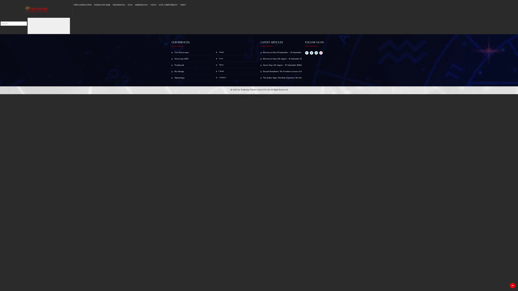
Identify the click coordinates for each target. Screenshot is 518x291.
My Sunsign (179, 71)
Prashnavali (119, 5)
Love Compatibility (168, 5)
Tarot (183, 5)
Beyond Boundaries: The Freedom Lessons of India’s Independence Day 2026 (294, 71)
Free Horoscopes (83, 5)
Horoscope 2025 (181, 59)
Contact (222, 77)
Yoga (130, 5)
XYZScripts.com (273, 96)
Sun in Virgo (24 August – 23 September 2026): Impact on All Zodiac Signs (294, 65)
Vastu (153, 5)
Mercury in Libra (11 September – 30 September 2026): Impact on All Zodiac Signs (296, 52)
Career (221, 71)
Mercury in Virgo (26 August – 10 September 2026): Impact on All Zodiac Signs (295, 59)
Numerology (141, 5)
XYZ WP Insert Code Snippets (249, 96)
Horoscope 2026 (102, 5)
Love (221, 58)
